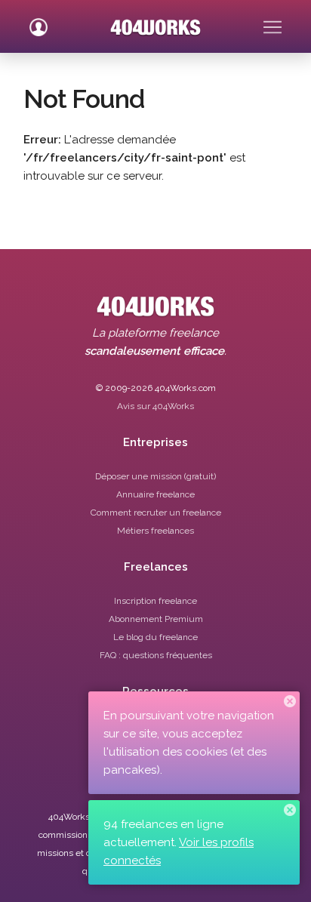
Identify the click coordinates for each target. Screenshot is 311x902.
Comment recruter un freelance (156, 512)
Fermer (290, 701)
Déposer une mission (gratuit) (155, 476)
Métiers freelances (155, 530)
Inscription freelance (155, 601)
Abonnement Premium (156, 619)
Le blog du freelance (155, 637)
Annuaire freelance (155, 494)
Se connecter (38, 21)
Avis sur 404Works (155, 406)
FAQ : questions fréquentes (156, 655)
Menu (272, 21)
